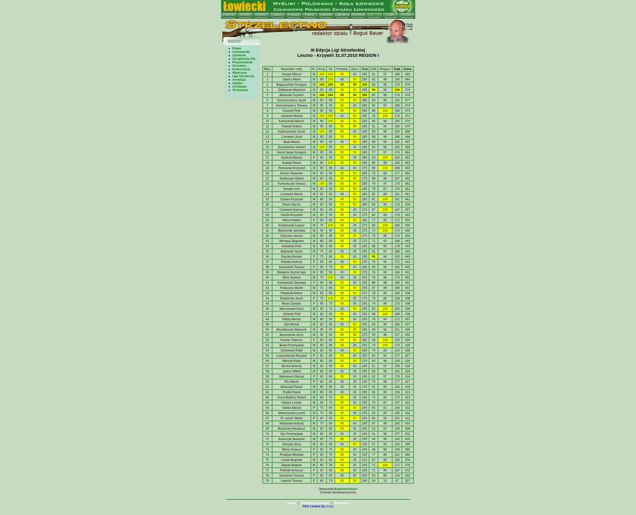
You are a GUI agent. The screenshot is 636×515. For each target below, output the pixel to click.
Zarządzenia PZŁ (244, 59)
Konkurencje (241, 69)
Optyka (237, 83)
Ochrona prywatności (315, 502)
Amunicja (239, 79)
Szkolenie (239, 55)
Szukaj (291, 502)
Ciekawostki (241, 52)
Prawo (236, 48)
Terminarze (240, 90)
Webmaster (341, 502)
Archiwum (239, 86)
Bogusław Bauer (346, 489)
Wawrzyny (239, 72)
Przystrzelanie (242, 62)
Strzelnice (239, 66)
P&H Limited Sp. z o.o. (318, 506)
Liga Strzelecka (243, 76)
